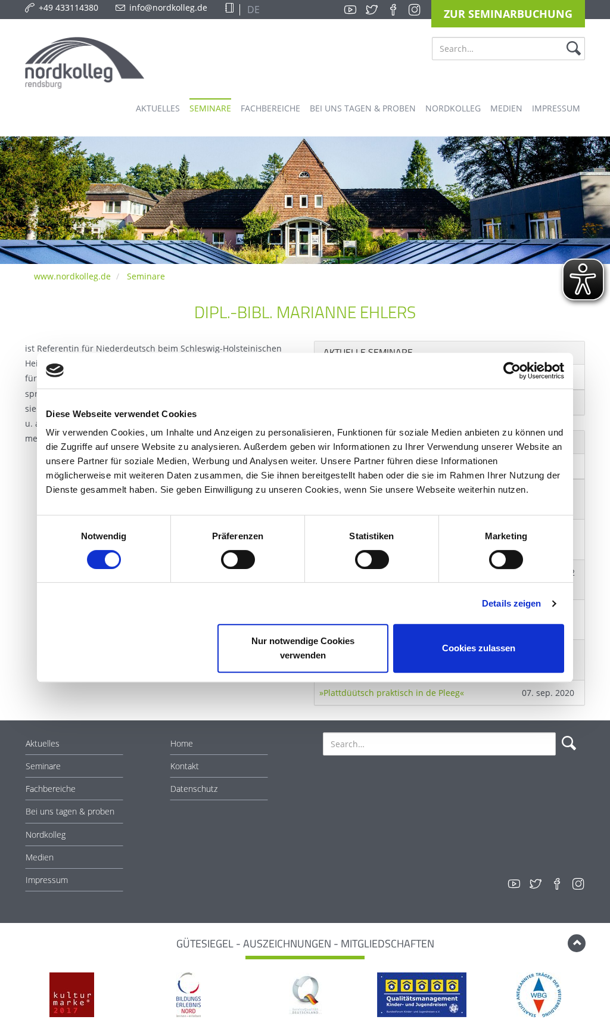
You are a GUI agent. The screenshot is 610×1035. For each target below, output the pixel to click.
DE (252, 9)
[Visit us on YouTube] (350, 9)
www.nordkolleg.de (72, 276)
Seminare (146, 276)
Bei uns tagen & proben (70, 811)
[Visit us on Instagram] (414, 9)
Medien (40, 857)
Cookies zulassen (478, 648)
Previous (18, 996)
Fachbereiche (51, 788)
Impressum (47, 879)
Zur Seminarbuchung (508, 14)
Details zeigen (511, 603)
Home (181, 743)
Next (591, 996)
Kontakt (184, 766)
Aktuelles (43, 743)
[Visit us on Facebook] (393, 9)
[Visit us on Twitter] (371, 9)
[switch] (238, 559)
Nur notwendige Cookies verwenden (302, 648)
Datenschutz (193, 788)
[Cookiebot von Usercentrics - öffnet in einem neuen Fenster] (512, 371)
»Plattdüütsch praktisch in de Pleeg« (391, 692)
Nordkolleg (46, 834)
